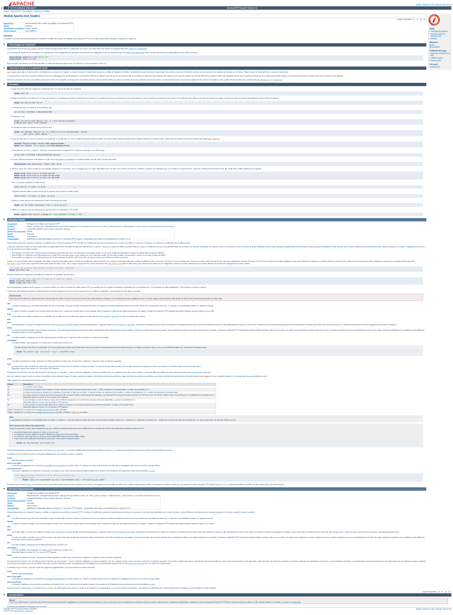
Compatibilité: (13, 239)
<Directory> (265, 80)
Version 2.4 (38, 11)
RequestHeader (434, 47)
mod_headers (32, 49)
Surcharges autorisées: (17, 231)
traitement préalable (25, 460)
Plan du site (447, 4)
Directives (426, 4)
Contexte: (11, 229)
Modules (419, 4)
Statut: (6, 26)
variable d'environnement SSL (47, 412)
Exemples (433, 38)
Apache (6, 11)
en (413, 19)
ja (421, 19)
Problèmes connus (436, 58)
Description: (9, 23)
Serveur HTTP (15, 11)
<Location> (278, 80)
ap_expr (250, 376)
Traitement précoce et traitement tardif (437, 35)
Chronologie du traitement (439, 31)
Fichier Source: (10, 31)
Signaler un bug (435, 60)
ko (424, 19)
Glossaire (438, 4)
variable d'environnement (45, 410)
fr (417, 19)
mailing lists (296, 602)
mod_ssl (76, 412)
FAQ (432, 4)
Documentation (27, 11)
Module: (11, 236)
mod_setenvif (214, 139)
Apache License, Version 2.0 (23, 611)
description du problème (65, 159)
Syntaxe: (11, 226)
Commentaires (435, 67)
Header (431, 45)
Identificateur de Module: (14, 28)
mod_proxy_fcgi (72, 255)
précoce (28, 484)
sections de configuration (137, 49)
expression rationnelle (111, 316)
